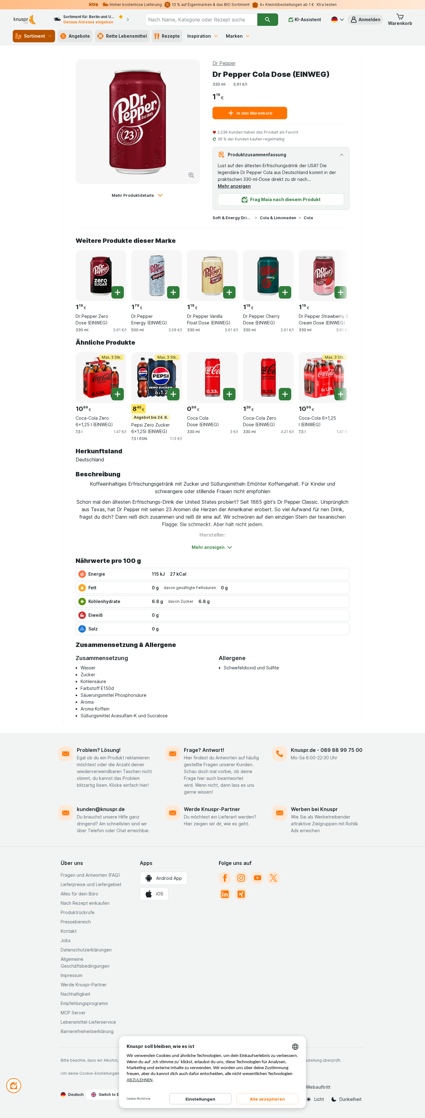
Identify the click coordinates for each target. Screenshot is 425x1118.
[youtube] (257, 878)
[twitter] (273, 878)
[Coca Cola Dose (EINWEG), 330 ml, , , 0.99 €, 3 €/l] (212, 377)
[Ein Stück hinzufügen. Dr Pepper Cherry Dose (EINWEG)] (285, 292)
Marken (234, 36)
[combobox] (201, 19)
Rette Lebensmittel (126, 36)
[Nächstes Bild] (336, 273)
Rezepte (171, 36)
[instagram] (241, 878)
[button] (365, 20)
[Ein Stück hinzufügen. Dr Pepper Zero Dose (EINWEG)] (117, 292)
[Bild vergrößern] (191, 175)
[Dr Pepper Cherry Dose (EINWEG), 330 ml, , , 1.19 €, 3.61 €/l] (268, 275)
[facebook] (225, 878)
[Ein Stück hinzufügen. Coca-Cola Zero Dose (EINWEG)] (285, 394)
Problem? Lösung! (99, 750)
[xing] (241, 894)
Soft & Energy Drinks (232, 217)
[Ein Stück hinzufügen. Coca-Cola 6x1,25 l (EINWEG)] (340, 394)
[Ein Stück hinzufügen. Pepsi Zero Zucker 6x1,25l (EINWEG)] (173, 394)
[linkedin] (225, 894)
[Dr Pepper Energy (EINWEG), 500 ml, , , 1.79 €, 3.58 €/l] (156, 275)
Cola (308, 217)
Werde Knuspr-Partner (212, 809)
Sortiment (34, 36)
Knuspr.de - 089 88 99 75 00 (326, 750)
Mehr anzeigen (234, 186)
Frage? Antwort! (204, 750)
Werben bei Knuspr (314, 809)
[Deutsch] (337, 19)
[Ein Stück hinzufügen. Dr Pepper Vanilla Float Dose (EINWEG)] (229, 292)
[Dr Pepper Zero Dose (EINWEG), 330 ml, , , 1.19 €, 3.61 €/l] (101, 275)
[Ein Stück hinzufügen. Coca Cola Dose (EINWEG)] (229, 394)
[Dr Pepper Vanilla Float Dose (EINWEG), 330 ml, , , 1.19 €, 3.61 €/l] (212, 275)
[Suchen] (267, 19)
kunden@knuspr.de (101, 809)
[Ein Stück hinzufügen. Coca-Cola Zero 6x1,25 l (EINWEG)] (117, 394)
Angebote (79, 36)
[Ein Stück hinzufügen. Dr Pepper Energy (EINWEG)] (173, 292)
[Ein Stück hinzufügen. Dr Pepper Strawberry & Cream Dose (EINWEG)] (340, 292)
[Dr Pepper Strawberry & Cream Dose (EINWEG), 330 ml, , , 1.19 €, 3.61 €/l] (324, 275)
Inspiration (199, 36)
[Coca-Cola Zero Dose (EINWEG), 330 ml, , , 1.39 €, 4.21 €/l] (268, 377)
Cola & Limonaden (278, 217)
